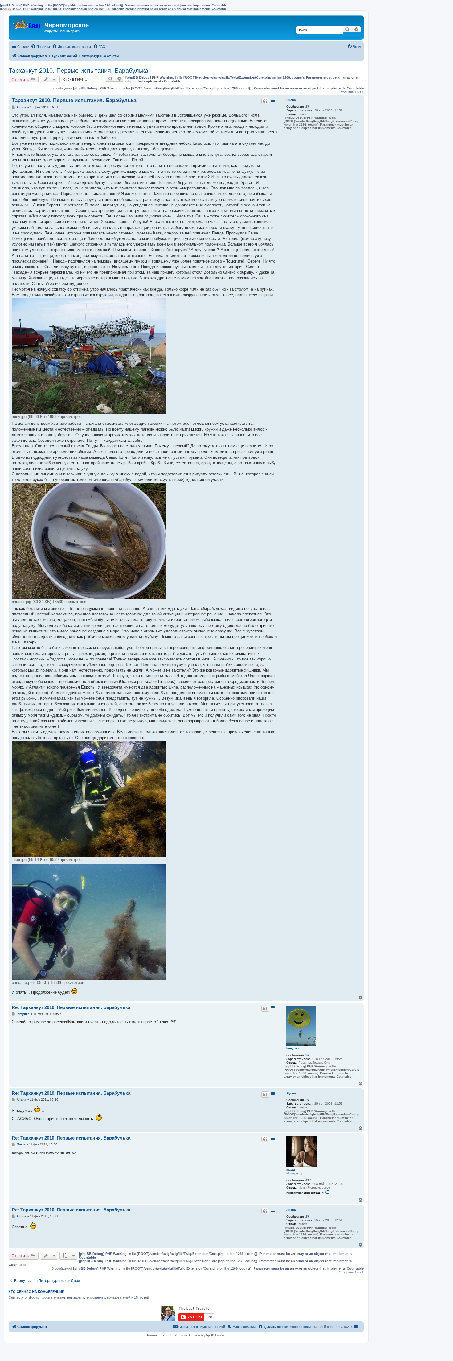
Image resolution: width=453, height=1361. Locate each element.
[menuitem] (40, 46)
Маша (290, 1169)
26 (307, 1055)
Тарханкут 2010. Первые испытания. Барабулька (78, 70)
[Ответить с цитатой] (265, 101)
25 (307, 106)
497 (308, 1180)
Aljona (291, 99)
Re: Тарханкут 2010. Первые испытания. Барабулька (71, 1007)
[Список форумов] (27, 23)
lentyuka (292, 1048)
